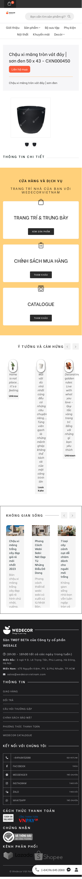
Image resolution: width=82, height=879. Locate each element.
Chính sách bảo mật (17, 717)
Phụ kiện (70, 27)
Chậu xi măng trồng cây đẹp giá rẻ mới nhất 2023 (14, 555)
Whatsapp (45, 800)
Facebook (45, 766)
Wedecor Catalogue (17, 735)
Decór (58, 34)
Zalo (45, 791)
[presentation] (67, 346)
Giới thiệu (12, 27)
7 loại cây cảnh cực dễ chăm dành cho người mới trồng (65, 559)
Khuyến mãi (41, 34)
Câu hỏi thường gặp (17, 708)
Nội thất (22, 34)
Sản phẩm (31, 27)
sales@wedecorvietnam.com (26, 674)
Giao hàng (10, 691)
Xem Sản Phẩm (41, 231)
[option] (31, 117)
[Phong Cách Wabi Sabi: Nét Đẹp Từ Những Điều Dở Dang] (41, 530)
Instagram (45, 783)
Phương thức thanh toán (21, 726)
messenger (45, 774)
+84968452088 (45, 757)
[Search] (69, 16)
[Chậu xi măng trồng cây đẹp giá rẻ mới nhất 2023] (15, 530)
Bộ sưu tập (52, 27)
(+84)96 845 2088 (53, 870)
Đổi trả (8, 700)
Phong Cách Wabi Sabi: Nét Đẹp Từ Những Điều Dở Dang (40, 557)
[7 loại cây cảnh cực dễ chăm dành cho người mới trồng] (67, 530)
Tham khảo (41, 274)
